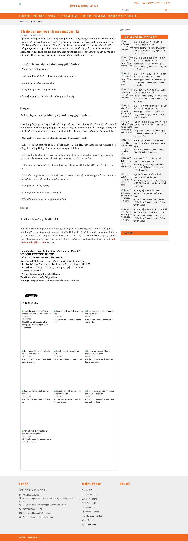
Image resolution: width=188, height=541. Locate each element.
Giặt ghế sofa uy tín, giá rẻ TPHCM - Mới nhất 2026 (148, 43)
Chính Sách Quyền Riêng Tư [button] (110, 16)
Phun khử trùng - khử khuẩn (92, 516)
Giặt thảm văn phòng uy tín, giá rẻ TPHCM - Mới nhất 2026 (150, 107)
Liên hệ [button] (132, 16)
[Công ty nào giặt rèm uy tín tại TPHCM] (69, 352)
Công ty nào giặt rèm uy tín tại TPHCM (68, 359)
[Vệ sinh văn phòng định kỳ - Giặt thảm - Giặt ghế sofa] (40, 4)
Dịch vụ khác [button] (69, 16)
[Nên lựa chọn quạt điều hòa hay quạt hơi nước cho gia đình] (37, 432)
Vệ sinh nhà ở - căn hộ (90, 512)
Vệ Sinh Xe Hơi (87, 520)
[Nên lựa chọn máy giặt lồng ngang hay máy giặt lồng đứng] (100, 392)
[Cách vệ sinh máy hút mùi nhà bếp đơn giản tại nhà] (100, 312)
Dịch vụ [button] (52, 16)
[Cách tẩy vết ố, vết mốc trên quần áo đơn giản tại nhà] (69, 392)
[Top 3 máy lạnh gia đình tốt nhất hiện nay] (37, 392)
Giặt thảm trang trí (89, 503)
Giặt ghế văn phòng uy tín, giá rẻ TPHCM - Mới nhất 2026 (149, 59)
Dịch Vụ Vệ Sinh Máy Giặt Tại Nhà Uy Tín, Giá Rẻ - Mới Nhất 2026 (150, 210)
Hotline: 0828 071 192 (158, 3)
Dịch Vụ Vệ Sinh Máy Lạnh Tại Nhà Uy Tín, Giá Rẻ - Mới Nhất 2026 (149, 193)
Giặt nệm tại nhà (88, 507)
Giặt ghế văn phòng (89, 499)
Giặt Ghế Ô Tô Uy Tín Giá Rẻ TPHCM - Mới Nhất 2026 (147, 160)
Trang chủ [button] (25, 16)
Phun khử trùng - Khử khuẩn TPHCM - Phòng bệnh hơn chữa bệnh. (149, 144)
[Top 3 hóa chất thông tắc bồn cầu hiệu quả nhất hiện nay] (37, 352)
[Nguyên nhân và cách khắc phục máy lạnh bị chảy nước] (100, 352)
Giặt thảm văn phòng (90, 494)
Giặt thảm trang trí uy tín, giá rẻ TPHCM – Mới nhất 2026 (150, 75)
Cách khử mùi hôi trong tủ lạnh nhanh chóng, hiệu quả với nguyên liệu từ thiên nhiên (36, 325)
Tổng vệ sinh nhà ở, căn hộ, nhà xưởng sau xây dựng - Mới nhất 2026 (150, 125)
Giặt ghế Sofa (87, 490)
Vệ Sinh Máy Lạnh (89, 524)
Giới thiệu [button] (39, 16)
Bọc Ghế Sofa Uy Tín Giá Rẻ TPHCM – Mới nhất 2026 (147, 176)
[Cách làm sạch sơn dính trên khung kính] (69, 312)
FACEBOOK (128, 233)
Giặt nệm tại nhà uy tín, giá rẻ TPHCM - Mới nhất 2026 (150, 91)
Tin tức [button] (87, 16)
